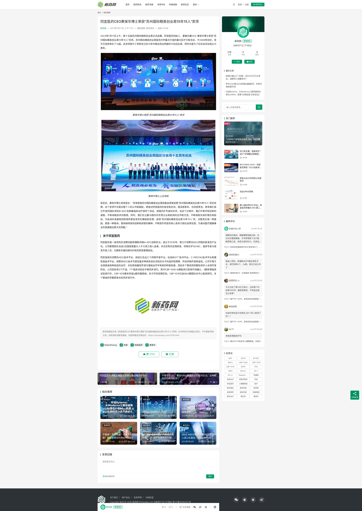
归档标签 (150, 497)
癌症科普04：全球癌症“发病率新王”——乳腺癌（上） (252, 273)
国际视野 (141, 28)
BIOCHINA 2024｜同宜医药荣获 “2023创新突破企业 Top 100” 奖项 (251, 167)
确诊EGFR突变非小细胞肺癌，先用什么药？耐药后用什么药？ (255, 341)
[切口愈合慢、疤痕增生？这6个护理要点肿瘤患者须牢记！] (231, 154)
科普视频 (173, 4)
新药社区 (185, 4)
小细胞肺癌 (243, 384)
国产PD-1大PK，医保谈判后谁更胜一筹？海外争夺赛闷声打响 (255, 299)
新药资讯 (150, 28)
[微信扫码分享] (194, 507)
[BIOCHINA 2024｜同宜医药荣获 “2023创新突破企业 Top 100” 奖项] (231, 167)
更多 (195, 4)
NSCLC (243, 371)
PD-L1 (230, 375)
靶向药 (243, 396)
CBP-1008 (243, 362)
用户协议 (126, 497)
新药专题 (149, 4)
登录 (240, 4)
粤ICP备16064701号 (181, 502)
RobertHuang (110, 345)
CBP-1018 (256, 362)
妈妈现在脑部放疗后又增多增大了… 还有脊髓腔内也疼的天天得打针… (258, 247)
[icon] (236, 500)
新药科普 (243, 388)
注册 (247, 4)
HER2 (230, 371)
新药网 (103, 28)
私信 (250, 62)
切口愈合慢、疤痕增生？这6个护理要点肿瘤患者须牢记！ (250, 154)
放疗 (256, 384)
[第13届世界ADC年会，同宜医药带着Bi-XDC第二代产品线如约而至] (231, 208)
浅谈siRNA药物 (246, 191)
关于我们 (114, 497)
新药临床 (230, 388)
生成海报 (186, 507)
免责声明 (138, 497)
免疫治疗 (230, 379)
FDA (256, 367)
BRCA (230, 362)
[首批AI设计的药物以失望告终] (231, 181)
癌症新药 (230, 392)
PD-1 (256, 371)
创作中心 (258, 4)
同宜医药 (139, 345)
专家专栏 (161, 4)
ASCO (243, 358)
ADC (230, 358)
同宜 (126, 345)
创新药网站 (243, 379)
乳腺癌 (256, 375)
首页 (128, 4)
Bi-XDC (256, 358)
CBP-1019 (230, 367)
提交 (210, 476)
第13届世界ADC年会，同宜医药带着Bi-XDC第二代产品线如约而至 (251, 208)
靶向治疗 (230, 396)
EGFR (243, 367)
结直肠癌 (256, 392)
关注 (238, 62)
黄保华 (152, 345)
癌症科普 (243, 392)
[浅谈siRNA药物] (231, 194)
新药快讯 (137, 4)
